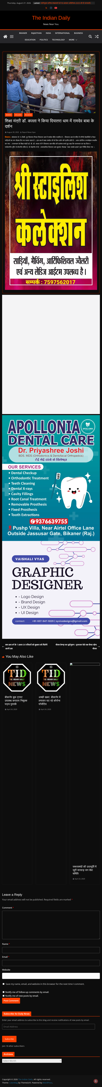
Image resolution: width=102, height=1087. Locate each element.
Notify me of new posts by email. (22, 995)
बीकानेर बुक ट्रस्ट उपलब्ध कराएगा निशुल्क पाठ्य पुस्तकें (16, 701)
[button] (75, 40)
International (62, 33)
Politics (44, 39)
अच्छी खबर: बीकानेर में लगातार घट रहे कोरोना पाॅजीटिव (49, 701)
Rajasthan (36, 33)
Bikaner (23, 33)
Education (30, 39)
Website (6, 969)
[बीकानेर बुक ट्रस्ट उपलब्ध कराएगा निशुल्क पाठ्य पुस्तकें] (17, 664)
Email (5, 956)
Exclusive (18, 115)
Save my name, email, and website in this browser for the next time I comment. (45, 984)
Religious (28, 115)
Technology (58, 39)
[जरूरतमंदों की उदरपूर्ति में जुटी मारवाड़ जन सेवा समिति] (85, 664)
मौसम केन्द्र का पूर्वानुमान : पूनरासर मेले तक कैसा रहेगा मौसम (76, 646)
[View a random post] (97, 36)
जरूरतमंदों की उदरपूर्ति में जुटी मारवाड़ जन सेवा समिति (84, 870)
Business (78, 33)
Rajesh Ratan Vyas (29, 132)
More (71, 39)
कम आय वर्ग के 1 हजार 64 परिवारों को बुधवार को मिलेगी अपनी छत (26, 646)
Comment (8, 907)
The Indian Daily (51, 18)
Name (6, 944)
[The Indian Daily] (5, 36)
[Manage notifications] (96, 1081)
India (48, 33)
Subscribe (9, 1039)
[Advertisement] (51, 354)
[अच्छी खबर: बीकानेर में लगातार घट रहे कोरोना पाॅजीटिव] (51, 664)
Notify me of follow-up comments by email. (27, 992)
